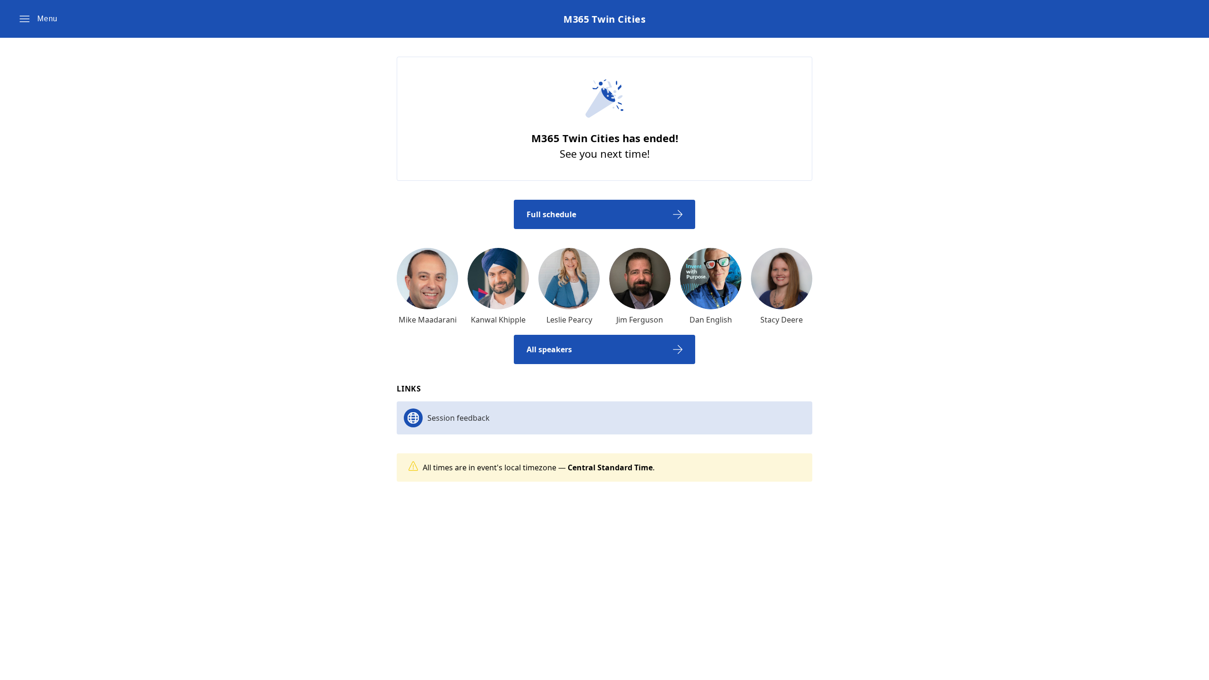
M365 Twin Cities (604, 19)
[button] (38, 19)
